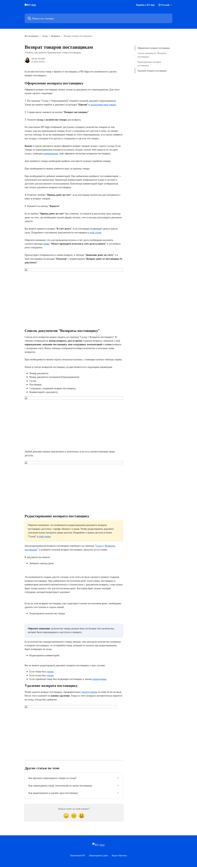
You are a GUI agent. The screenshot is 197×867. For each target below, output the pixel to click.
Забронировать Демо (98, 855)
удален (50, 671)
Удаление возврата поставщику (152, 70)
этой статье (95, 232)
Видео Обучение (119, 855)
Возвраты (55, 35)
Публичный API (77, 855)
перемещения (50, 153)
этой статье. (44, 536)
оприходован (99, 679)
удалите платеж (88, 692)
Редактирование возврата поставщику (149, 63)
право (46, 243)
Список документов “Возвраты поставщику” (152, 55)
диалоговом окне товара (103, 104)
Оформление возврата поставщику (154, 47)
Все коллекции (31, 35)
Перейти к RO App (145, 5)
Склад (45, 35)
